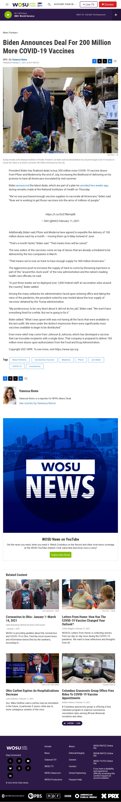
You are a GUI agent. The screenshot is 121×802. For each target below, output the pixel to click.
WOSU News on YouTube (60, 539)
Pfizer (81, 360)
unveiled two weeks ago (94, 185)
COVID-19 (17, 366)
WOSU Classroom (53, 773)
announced (22, 185)
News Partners (10, 32)
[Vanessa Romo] (9, 395)
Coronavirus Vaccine (44, 360)
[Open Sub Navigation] (76, 4)
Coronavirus (35, 366)
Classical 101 (51, 760)
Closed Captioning (77, 773)
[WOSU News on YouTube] (60, 475)
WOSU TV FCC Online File (103, 762)
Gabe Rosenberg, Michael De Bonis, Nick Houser (25, 625)
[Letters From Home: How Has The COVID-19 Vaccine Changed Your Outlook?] (88, 594)
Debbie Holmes (68, 702)
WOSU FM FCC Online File (103, 747)
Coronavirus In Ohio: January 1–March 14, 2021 (31, 618)
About (72, 746)
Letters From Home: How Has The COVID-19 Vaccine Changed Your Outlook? (84, 620)
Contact (72, 766)
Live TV (90, 4)
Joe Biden (96, 360)
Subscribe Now (60, 555)
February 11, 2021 (69, 220)
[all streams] (116, 15)
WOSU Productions (53, 780)
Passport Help (75, 780)
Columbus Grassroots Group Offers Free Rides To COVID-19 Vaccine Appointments (88, 694)
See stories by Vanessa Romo (37, 403)
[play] (8, 15)
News (47, 753)
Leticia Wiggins (68, 628)
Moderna (66, 360)
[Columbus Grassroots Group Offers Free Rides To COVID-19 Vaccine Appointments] (88, 668)
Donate (109, 4)
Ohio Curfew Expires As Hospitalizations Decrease (32, 692)
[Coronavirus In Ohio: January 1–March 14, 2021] (32, 594)
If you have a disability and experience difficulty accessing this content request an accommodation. (104, 773)
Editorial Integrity (77, 753)
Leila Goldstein (12, 699)
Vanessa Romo (19, 59)
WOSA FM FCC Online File (103, 754)
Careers (72, 760)
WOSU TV (49, 766)
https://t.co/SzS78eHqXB (60, 214)
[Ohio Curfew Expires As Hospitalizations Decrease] (32, 668)
